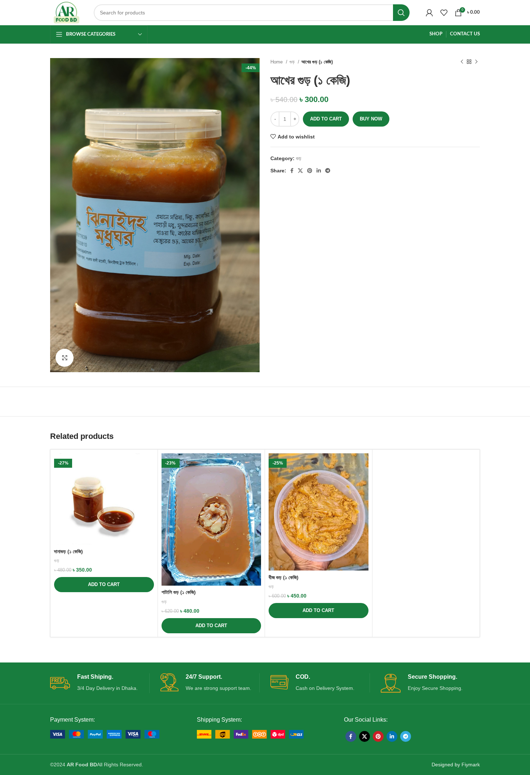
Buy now (371, 119)
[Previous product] (461, 62)
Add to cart (326, 119)
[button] (104, 584)
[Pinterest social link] (309, 170)
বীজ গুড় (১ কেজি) (284, 577)
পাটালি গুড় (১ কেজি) (179, 592)
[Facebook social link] (292, 170)
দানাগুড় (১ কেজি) (68, 551)
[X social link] (300, 170)
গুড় (293, 62)
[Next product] (476, 62)
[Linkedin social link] (318, 170)
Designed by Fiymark (456, 764)
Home (277, 62)
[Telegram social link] (327, 170)
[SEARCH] (401, 12)
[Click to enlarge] (65, 358)
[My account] (429, 12)
